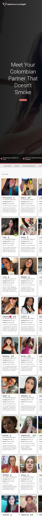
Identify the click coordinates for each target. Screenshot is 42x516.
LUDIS (23, 316)
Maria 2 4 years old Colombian (28, 205)
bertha (5, 435)
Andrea (6, 515)
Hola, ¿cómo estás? (7, 285)
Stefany (24, 396)
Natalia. (6, 356)
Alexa (23, 475)
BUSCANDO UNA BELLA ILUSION (28, 324)
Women (17, 166)
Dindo (23, 356)
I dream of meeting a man (9, 404)
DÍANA (6, 475)
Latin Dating (7, 166)
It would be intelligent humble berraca (28, 483)
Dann (5, 396)
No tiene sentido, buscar (9, 364)
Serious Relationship (29, 166)
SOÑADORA (6, 483)
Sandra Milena (26, 435)
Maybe (24, 277)
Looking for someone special (10, 324)
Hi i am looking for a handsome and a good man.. (28, 443)
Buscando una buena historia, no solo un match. (28, 245)
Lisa (4, 277)
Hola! (22, 404)
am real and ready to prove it (10, 205)
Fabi (4, 237)
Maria (23, 198)
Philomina (7, 198)
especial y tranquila (8, 443)
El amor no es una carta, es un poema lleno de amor (28, 285)
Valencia (25, 515)
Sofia (23, 237)
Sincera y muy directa (8, 245)
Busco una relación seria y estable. (28, 364)
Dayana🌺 (7, 316)
